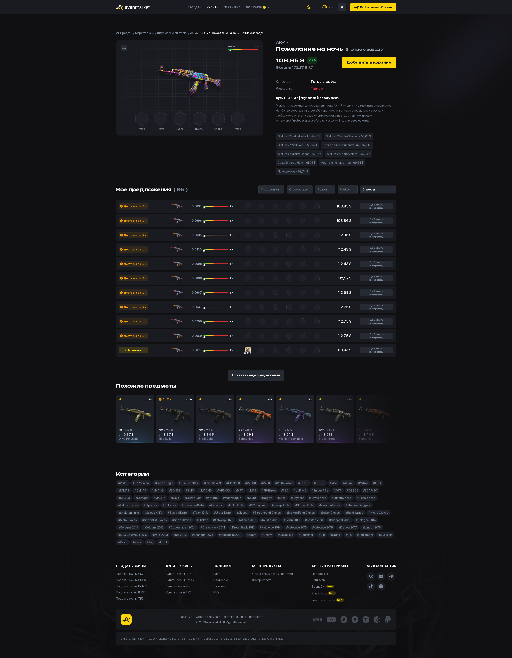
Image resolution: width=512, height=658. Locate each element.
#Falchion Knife (128, 505)
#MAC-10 (206, 490)
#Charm (267, 534)
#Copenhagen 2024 (182, 527)
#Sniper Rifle (320, 490)
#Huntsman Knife (193, 505)
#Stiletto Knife (153, 512)
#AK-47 (348, 483)
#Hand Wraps (354, 512)
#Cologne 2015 (128, 527)
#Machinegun (232, 497)
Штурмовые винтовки (172, 33)
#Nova (175, 497)
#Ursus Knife (222, 512)
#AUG (377, 483)
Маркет (140, 33)
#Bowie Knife (317, 497)
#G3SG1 (352, 490)
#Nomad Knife (304, 505)
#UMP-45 (300, 490)
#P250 (265, 483)
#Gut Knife (169, 505)
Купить (212, 7)
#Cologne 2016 (153, 527)
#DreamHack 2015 (242, 527)
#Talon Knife (200, 512)
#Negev (266, 497)
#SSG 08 (124, 497)
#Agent (251, 534)
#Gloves (241, 512)
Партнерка (232, 7)
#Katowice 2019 (322, 527)
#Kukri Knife (236, 505)
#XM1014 (212, 497)
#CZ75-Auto (141, 483)
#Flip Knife (150, 505)
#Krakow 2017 (347, 527)
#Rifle (333, 483)
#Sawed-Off (193, 497)
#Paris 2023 (160, 534)
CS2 (151, 33)
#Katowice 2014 (270, 527)
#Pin (349, 534)
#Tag (150, 542)
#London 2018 (371, 527)
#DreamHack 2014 (213, 527)
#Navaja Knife (281, 505)
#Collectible (285, 534)
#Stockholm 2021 (230, 534)
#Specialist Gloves (154, 520)
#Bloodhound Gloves (267, 512)
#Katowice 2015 (296, 527)
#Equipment (365, 534)
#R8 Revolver (284, 483)
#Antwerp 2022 (223, 520)
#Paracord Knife (329, 505)
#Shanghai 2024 (202, 534)
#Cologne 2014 (366, 520)
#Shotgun (142, 497)
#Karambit (216, 505)
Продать (194, 7)
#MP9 (252, 490)
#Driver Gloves (330, 512)
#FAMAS (123, 490)
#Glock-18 (233, 483)
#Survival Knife (177, 512)
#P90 (284, 490)
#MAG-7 (159, 497)
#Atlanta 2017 (247, 520)
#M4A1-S (158, 490)
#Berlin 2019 (292, 520)
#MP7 (239, 490)
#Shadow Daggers (358, 505)
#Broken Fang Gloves (300, 512)
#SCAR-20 (370, 490)
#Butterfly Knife (341, 497)
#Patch (122, 542)
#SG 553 (174, 490)
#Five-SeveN (212, 483)
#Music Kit (385, 534)
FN (256, 46)
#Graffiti (335, 534)
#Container (306, 534)
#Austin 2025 (269, 520)
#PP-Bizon (269, 490)
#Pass (137, 542)
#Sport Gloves (181, 520)
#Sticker (202, 520)
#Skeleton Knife (128, 512)
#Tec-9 (303, 483)
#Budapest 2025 (339, 520)
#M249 (251, 497)
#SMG (190, 490)
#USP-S (319, 483)
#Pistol (122, 483)
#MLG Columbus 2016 (132, 534)
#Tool (163, 542)
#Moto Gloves (127, 520)
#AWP (337, 490)
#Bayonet (297, 497)
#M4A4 (363, 483)
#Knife (281, 497)
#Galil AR (140, 490)
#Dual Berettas (188, 483)
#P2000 (250, 483)
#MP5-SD (223, 490)
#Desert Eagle (164, 483)
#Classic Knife (366, 497)
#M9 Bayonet (257, 505)
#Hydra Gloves (378, 512)
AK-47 (194, 33)
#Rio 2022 (180, 534)
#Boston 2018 (314, 520)
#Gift (322, 534)
